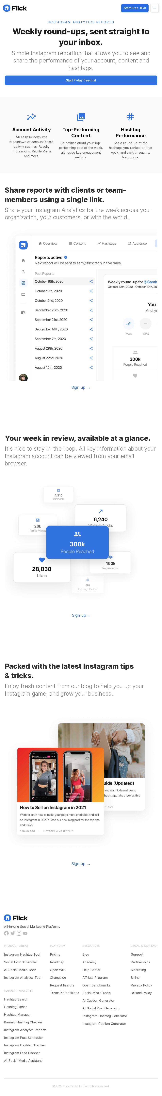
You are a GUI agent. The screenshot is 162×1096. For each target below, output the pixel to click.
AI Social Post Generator (101, 1008)
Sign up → (81, 387)
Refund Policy (141, 993)
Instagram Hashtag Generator (104, 1016)
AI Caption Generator (98, 1000)
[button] (154, 8)
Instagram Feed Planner (22, 1053)
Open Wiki (57, 970)
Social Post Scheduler (20, 962)
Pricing (55, 954)
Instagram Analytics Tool (22, 978)
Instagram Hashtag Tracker (24, 1045)
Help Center (91, 970)
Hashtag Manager (17, 1015)
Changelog (58, 978)
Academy (89, 962)
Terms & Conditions (64, 993)
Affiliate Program (95, 978)
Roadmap (57, 962)
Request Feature (62, 985)
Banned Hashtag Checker (23, 1022)
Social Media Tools (96, 993)
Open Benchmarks (96, 985)
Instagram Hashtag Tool (22, 954)
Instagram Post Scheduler (23, 1038)
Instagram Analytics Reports (25, 1030)
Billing (135, 978)
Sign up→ (81, 615)
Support (137, 954)
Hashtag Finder (15, 1007)
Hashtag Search (16, 999)
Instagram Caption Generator (104, 1024)
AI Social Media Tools (20, 970)
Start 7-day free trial (81, 80)
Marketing (138, 970)
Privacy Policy (141, 985)
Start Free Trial (135, 8)
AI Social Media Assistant (23, 1061)
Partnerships (140, 962)
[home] (15, 8)
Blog (85, 954)
